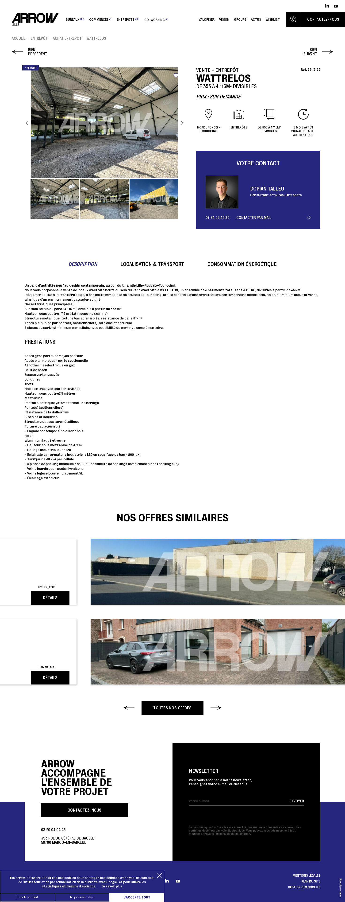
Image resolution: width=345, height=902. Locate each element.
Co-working (156, 19)
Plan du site (310, 881)
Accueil (19, 38)
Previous (27, 122)
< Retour (30, 67)
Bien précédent (37, 51)
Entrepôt (39, 38)
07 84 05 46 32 (217, 217)
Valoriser (207, 19)
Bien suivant (310, 51)
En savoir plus (111, 886)
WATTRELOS (96, 38)
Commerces (100, 19)
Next (181, 122)
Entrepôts (128, 19)
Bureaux (75, 19)
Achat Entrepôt (67, 38)
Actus (256, 19)
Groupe (240, 19)
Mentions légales (306, 875)
